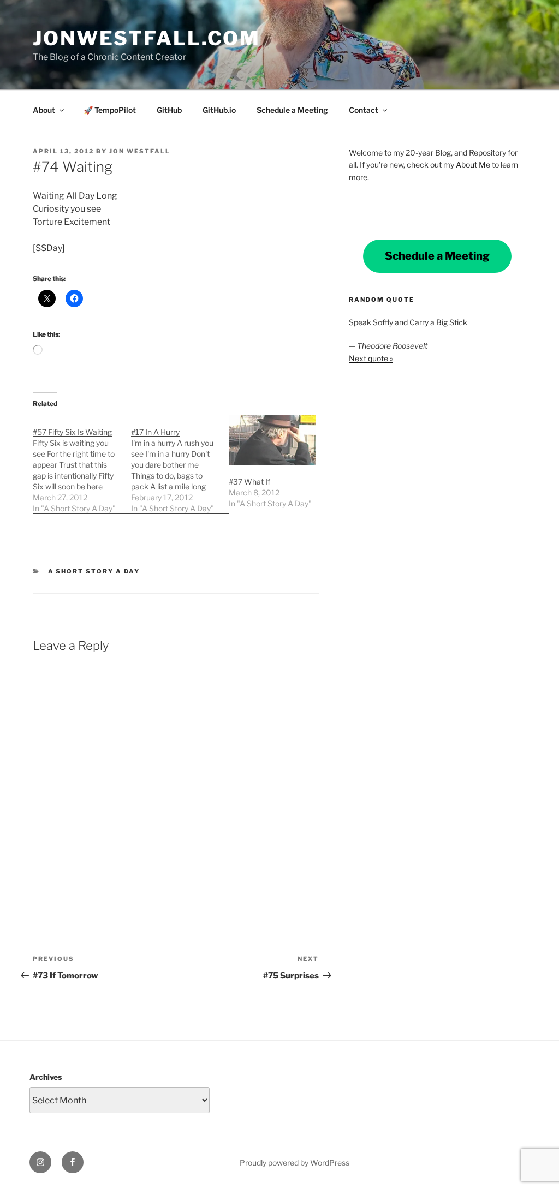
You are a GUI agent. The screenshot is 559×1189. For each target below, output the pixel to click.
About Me (473, 164)
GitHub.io (219, 110)
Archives (45, 1077)
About (44, 110)
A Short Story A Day (94, 571)
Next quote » (371, 358)
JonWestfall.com (146, 38)
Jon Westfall (139, 151)
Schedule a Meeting (292, 110)
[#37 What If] (272, 440)
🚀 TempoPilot (110, 110)
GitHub (169, 110)
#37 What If (249, 481)
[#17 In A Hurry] (180, 464)
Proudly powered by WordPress (294, 1162)
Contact (363, 110)
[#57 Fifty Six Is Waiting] (82, 464)
